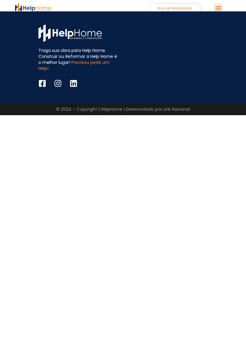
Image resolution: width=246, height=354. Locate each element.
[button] (218, 8)
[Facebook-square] (42, 83)
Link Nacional (176, 109)
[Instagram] (58, 83)
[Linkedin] (73, 83)
